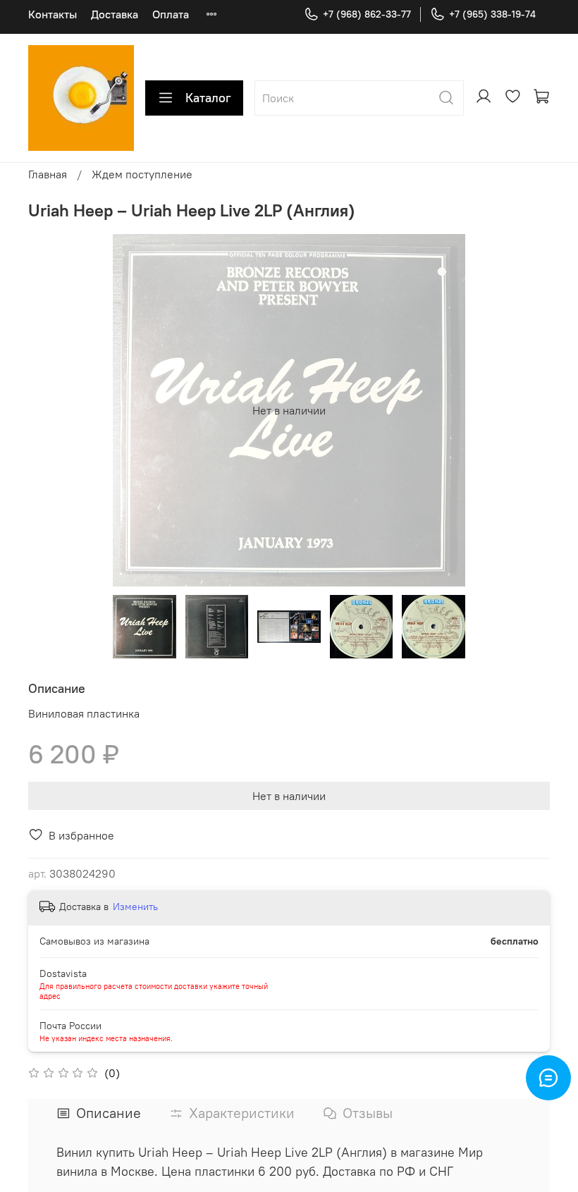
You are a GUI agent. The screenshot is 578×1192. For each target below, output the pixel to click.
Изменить (135, 906)
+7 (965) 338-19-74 (492, 14)
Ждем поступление (142, 174)
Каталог (208, 98)
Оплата (170, 14)
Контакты (52, 14)
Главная (47, 174)
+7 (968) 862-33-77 (367, 14)
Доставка (114, 14)
